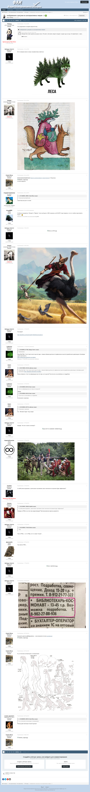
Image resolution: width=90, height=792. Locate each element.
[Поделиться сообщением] (86, 23)
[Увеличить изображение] (52, 285)
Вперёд (17, 20)
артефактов (49, 636)
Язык (42, 787)
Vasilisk (31, 506)
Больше (85, 12)
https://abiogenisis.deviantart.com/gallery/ (26, 357)
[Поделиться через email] (10, 779)
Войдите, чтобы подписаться (71, 15)
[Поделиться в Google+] (8, 779)
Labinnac (31, 368)
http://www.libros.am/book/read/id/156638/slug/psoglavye (30, 334)
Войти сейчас (65, 766)
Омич (30, 387)
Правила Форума (19, 9)
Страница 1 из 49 (26, 20)
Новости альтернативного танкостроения (39, 178)
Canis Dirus (31, 196)
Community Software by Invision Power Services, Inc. (45, 790)
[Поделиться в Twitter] (5, 779)
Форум (4, 9)
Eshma (30, 527)
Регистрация (84, 2)
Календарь (10, 9)
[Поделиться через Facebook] (3, 779)
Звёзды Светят (32, 349)
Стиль (46, 787)
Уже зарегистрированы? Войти (71, 2)
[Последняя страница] (20, 20)
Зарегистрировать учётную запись (24, 766)
